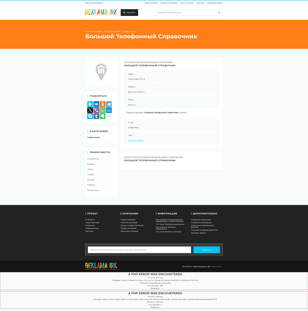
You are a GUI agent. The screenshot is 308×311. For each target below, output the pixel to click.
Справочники (93, 137)
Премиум (201, 3)
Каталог (131, 12)
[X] (90, 110)
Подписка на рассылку (201, 220)
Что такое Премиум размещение (170, 224)
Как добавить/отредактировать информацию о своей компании (169, 220)
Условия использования (201, 222)
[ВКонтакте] (96, 104)
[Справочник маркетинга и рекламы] (101, 12)
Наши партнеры (92, 222)
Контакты (89, 231)
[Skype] (90, 116)
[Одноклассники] (103, 104)
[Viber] (96, 110)
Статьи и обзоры (187, 3)
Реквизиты (90, 225)
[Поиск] (219, 12)
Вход (87, 3)
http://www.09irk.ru (136, 140)
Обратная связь (92, 228)
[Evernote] (103, 116)
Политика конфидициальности (204, 230)
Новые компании (128, 220)
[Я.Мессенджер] (90, 104)
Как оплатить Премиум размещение (166, 228)
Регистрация (97, 3)
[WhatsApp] (103, 110)
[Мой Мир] (109, 110)
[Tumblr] (96, 116)
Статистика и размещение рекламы (202, 226)
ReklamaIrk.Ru (216, 266)
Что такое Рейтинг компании (168, 232)
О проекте (90, 220)
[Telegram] (109, 104)
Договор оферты (198, 233)
